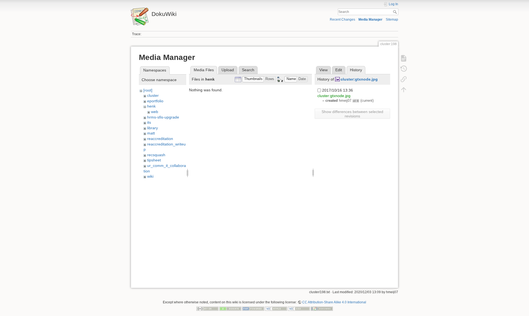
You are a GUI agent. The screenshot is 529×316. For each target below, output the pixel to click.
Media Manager (370, 19)
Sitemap (392, 19)
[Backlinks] (403, 79)
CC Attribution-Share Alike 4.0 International (334, 302)
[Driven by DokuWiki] (322, 308)
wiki (150, 176)
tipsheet (154, 160)
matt (151, 133)
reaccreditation (160, 138)
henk (151, 106)
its (149, 122)
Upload (228, 70)
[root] (147, 90)
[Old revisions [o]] (403, 69)
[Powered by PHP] (253, 308)
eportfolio (155, 101)
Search (395, 12)
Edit (338, 70)
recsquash (156, 155)
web (154, 111)
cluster (153, 95)
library (152, 128)
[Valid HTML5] (276, 308)
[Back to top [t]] (403, 89)
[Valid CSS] (299, 308)
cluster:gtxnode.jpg (359, 79)
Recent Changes (342, 19)
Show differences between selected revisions (352, 113)
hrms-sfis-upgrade (163, 117)
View (323, 70)
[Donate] (230, 308)
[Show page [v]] (403, 58)
